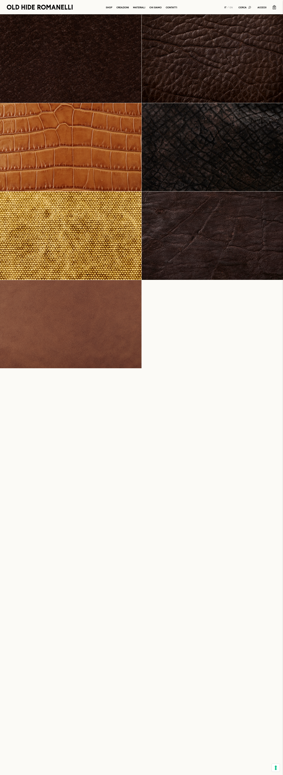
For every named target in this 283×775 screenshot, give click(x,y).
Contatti (171, 7)
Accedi (262, 7)
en (231, 7)
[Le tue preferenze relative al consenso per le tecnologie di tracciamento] (276, 768)
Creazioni (122, 7)
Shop (109, 7)
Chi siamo (155, 7)
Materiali (139, 7)
